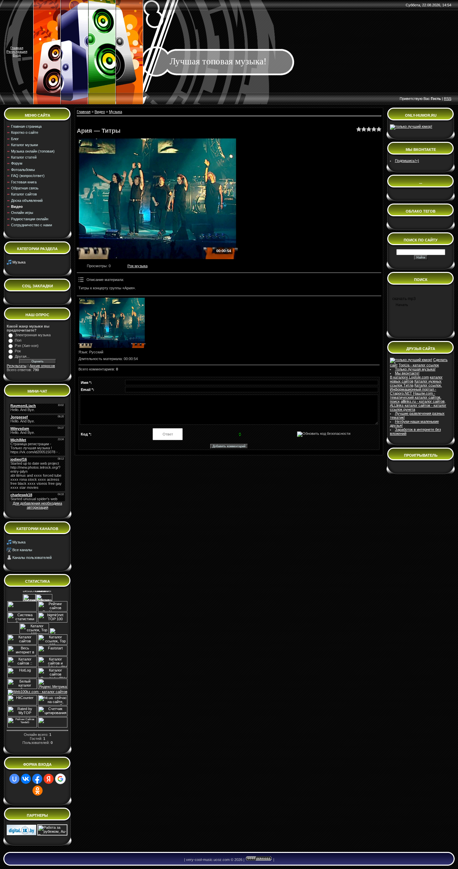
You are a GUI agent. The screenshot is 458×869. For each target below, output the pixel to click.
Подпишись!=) (407, 161)
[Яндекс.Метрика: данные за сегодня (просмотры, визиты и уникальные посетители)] (52, 684)
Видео (100, 112)
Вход (17, 55)
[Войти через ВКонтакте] (26, 779)
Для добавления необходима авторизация (37, 505)
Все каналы (22, 550)
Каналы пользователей (32, 558)
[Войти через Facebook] (37, 779)
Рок (18, 351)
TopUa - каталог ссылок (419, 365)
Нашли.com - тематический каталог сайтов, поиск (415, 397)
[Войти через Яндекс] (49, 779)
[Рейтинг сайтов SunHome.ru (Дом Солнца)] (52, 610)
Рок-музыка (137, 266)
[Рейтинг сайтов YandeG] (22, 726)
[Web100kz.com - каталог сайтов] (37, 692)
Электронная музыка (33, 335)
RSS (447, 99)
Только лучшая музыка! (415, 369)
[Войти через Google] (60, 778)
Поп (18, 340)
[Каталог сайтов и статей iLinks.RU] (52, 665)
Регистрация (16, 51)
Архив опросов (42, 366)
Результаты (16, 366)
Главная (16, 48)
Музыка (18, 262)
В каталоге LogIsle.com (409, 377)
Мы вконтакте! (407, 373)
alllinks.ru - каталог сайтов (423, 401)
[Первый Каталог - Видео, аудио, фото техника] (21, 834)
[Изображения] (112, 323)
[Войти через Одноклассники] (38, 791)
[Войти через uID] (14, 779)
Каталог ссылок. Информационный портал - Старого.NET (416, 389)
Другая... (22, 356)
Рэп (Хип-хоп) (27, 346)
